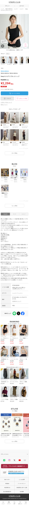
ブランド (7, 6)
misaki (4, 124)
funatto (23, 142)
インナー (14, 293)
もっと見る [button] (14, 205)
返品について (4, 104)
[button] (26, 32)
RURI (13, 124)
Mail (25, 460)
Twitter (14, 460)
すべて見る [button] (14, 153)
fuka (4, 142)
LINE (4, 460)
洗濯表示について (16, 301)
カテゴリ (21, 6)
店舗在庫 (8, 98)
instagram (9, 460)
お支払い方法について (6, 102)
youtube (20, 460)
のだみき (14, 142)
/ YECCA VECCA (9, 73)
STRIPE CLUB (14, 2)
